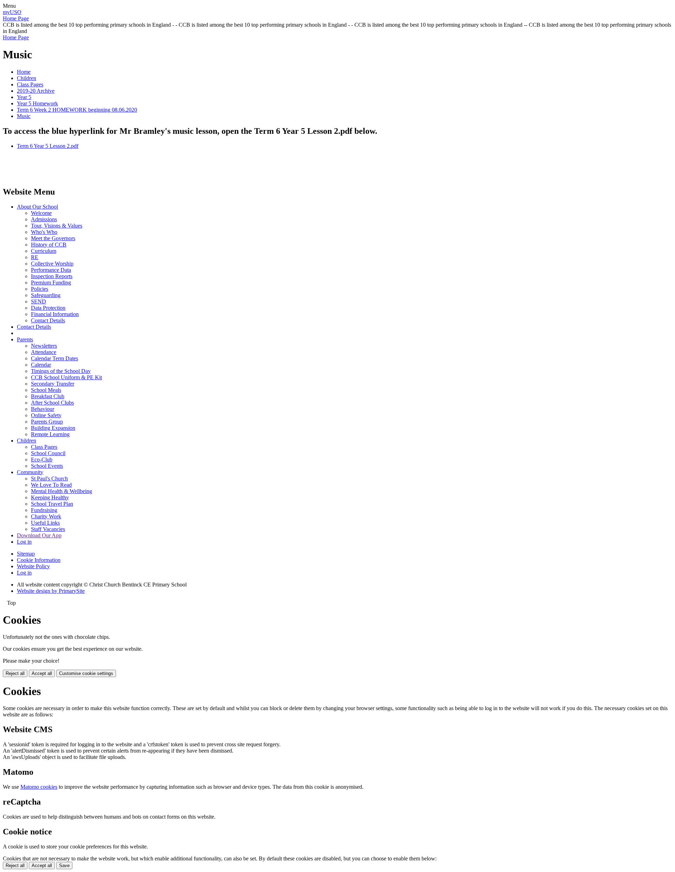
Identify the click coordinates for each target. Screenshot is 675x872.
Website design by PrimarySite (51, 591)
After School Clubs (52, 403)
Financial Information (55, 314)
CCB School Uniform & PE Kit (66, 377)
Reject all (15, 673)
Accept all (42, 673)
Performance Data (51, 270)
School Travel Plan (52, 504)
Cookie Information (38, 560)
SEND (38, 301)
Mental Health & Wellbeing (61, 491)
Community (30, 472)
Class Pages (30, 84)
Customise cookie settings (86, 673)
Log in (24, 542)
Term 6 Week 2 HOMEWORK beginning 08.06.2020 (77, 110)
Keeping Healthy (50, 497)
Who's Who (44, 232)
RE (34, 257)
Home (24, 72)
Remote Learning (50, 434)
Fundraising (44, 510)
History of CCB (48, 245)
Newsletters (44, 346)
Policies (39, 289)
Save (64, 865)
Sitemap (26, 554)
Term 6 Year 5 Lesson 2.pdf (47, 146)
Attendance (43, 352)
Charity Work (46, 516)
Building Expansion (53, 428)
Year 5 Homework (37, 103)
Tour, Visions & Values (56, 226)
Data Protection (48, 308)
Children (26, 78)
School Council (48, 453)
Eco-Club (41, 460)
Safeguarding (45, 295)
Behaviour (42, 409)
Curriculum (43, 251)
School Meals (46, 390)
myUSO (12, 12)
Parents (25, 339)
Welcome (41, 213)
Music (24, 116)
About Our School (37, 207)
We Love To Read (51, 485)
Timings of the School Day (61, 371)
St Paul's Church (49, 478)
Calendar (41, 365)
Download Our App (39, 535)
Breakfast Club (47, 396)
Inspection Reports (51, 276)
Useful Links (45, 523)
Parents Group (47, 422)
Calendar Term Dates (54, 358)
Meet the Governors (53, 238)
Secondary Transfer (52, 384)
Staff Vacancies (48, 529)
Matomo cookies (38, 787)
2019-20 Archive (35, 91)
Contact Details (48, 320)
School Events (47, 466)
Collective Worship (52, 264)
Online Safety (46, 415)
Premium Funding (51, 283)
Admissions (44, 219)
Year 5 (24, 97)
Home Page (16, 18)
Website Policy (33, 566)
